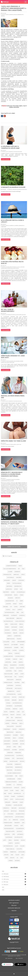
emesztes (4, 444)
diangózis (11, 151)
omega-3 (15, 444)
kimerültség (3, 362)
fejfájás (21, 361)
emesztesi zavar (9, 444)
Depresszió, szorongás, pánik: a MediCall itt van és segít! (12, 523)
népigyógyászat (13, 267)
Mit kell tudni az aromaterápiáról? (7, 310)
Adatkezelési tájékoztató (14, 908)
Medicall (10, 526)
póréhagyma (3, 268)
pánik (24, 526)
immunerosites (20, 14)
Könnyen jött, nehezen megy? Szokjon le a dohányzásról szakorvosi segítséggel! (11, 474)
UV (8, 225)
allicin (18, 267)
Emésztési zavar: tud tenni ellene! (13, 441)
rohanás (17, 361)
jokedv (7, 14)
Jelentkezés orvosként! (14, 900)
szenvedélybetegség (5, 480)
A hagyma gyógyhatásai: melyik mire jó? (12, 263)
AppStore (21, 964)
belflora (19, 444)
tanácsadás (3, 226)
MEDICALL (10, 189)
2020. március (6, 879)
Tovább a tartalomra (6, 159)
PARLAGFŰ (15, 189)
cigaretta (13, 479)
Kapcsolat (14, 910)
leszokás (12, 480)
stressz (7, 361)
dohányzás (8, 479)
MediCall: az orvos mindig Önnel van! (13, 397)
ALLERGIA (19, 189)
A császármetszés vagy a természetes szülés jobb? (10, 147)
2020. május (5, 882)
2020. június (5, 884)
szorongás (20, 526)
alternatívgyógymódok (11, 314)
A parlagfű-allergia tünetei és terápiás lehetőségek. (11, 191)
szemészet (12, 225)
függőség (18, 479)
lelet (7, 151)
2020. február (6, 876)
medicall (4, 361)
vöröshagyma (16, 268)
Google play (8, 964)
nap (7, 225)
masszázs (24, 314)
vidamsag (11, 14)
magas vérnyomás (10, 362)
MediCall (3, 15)
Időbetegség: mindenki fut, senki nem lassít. (13, 357)
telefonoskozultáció (17, 151)
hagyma (7, 267)
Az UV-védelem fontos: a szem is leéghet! (12, 221)
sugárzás (16, 225)
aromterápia (19, 314)
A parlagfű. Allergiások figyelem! (13, 187)
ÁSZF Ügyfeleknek (14, 903)
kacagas (15, 14)
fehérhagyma (9, 268)
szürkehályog (21, 225)
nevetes (3, 14)
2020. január (5, 874)
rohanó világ (12, 361)
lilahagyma (22, 267)
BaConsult (14, 905)
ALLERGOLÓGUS (24, 189)
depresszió (15, 526)
